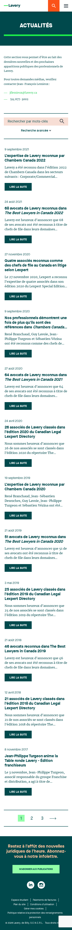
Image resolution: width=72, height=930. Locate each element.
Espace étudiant (19, 900)
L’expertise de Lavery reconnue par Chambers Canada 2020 (35, 487)
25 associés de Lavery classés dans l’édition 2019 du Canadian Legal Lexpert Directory (35, 594)
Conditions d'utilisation (42, 904)
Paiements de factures (44, 900)
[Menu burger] (66, 6)
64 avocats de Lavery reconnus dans (36, 377)
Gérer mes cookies (34, 909)
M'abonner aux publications (36, 869)
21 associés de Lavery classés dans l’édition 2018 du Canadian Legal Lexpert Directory (35, 703)
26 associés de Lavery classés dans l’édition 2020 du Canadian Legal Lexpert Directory (35, 432)
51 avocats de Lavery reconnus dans (35, 539)
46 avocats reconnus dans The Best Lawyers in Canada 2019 (35, 649)
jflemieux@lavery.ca (23, 92)
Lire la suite (18, 187)
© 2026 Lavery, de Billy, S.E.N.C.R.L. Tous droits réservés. (36, 923)
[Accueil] (12, 6)
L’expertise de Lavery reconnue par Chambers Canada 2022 (35, 158)
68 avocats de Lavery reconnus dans (36, 211)
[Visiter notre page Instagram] (41, 885)
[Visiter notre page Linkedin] (30, 885)
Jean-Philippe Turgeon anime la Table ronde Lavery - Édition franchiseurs (31, 760)
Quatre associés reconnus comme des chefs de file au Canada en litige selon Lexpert (35, 265)
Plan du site (19, 904)
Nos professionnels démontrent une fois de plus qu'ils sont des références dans (36, 323)
